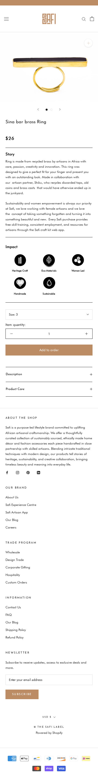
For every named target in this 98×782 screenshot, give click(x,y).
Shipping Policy (15, 630)
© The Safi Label (49, 727)
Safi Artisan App (16, 512)
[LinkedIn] (38, 472)
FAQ (8, 615)
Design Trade (14, 560)
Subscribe (22, 694)
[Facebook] (7, 472)
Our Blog (11, 520)
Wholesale (12, 552)
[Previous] (38, 109)
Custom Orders (16, 582)
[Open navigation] (6, 19)
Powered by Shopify (49, 733)
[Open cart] (92, 18)
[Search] (84, 19)
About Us (11, 497)
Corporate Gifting (17, 567)
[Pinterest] (28, 472)
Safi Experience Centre (20, 505)
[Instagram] (17, 472)
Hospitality (12, 575)
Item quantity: (15, 324)
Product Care (15, 389)
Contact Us (13, 607)
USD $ (47, 717)
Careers (10, 527)
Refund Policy (14, 637)
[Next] (60, 109)
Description (14, 374)
